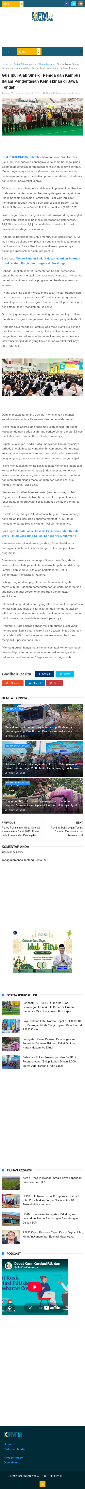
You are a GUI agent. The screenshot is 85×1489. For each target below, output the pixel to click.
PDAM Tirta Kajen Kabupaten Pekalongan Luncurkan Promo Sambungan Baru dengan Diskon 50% (50, 1218)
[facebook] (66, 3)
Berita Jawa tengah (17, 745)
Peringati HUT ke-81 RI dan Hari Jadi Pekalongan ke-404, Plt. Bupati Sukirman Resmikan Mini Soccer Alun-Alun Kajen (48, 1007)
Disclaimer (11, 1462)
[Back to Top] (42, 1484)
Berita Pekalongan (56, 93)
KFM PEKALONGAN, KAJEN (20, 157)
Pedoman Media (14, 1449)
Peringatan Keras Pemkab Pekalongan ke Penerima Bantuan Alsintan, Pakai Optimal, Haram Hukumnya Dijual (41, 803)
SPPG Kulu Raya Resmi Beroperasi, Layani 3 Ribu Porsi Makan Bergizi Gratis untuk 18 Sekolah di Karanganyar (51, 1200)
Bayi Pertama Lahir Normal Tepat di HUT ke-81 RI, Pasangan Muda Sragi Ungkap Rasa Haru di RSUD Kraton (52, 1025)
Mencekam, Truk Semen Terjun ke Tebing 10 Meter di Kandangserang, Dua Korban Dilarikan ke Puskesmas (38, 729)
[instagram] (80, 3)
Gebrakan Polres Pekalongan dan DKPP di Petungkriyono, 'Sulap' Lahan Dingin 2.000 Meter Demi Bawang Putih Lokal (42, 766)
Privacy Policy (13, 1457)
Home (5, 51)
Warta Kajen (74, 93)
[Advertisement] (42, 1118)
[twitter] (73, 3)
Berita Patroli (14, 709)
